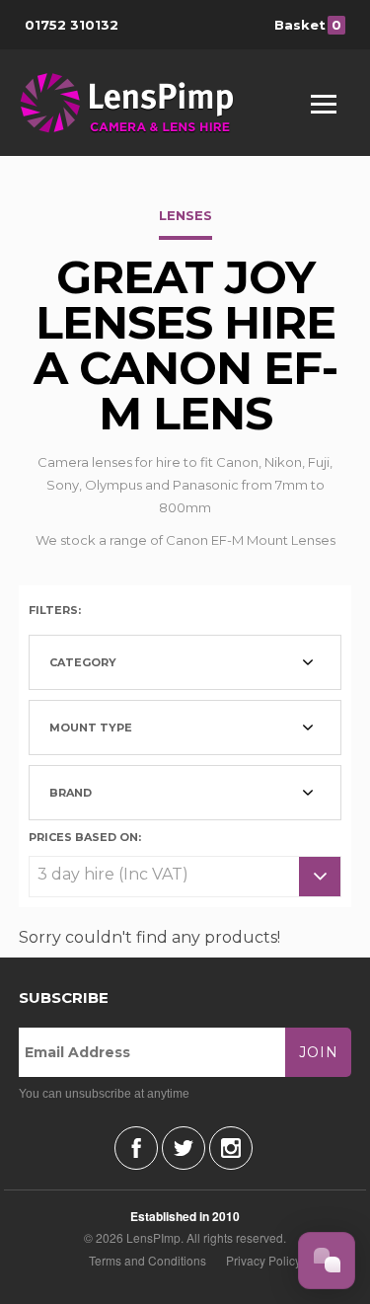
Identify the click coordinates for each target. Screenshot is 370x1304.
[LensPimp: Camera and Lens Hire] (140, 102)
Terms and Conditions (147, 1260)
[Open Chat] (326, 1260)
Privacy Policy (263, 1260)
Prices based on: (85, 836)
